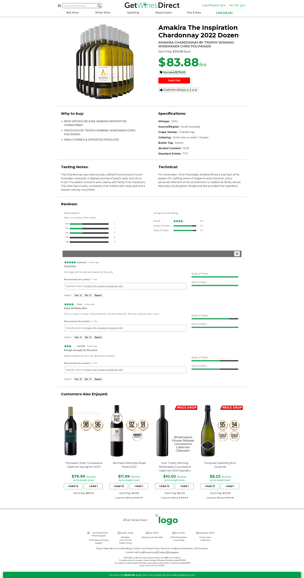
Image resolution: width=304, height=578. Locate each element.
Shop (99, 548)
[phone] (167, 520)
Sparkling (133, 12)
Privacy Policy (152, 548)
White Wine (102, 12)
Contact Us (138, 548)
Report (98, 295)
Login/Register (211, 5)
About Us (114, 548)
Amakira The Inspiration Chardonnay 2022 (104, 286)
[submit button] (99, 6)
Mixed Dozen (163, 12)
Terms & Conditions (170, 548)
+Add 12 (73, 486)
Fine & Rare (194, 12)
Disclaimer (187, 548)
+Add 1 (93, 486)
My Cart (234, 5)
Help (105, 548)
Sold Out (174, 80)
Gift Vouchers (201, 548)
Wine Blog (125, 548)
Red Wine (72, 12)
